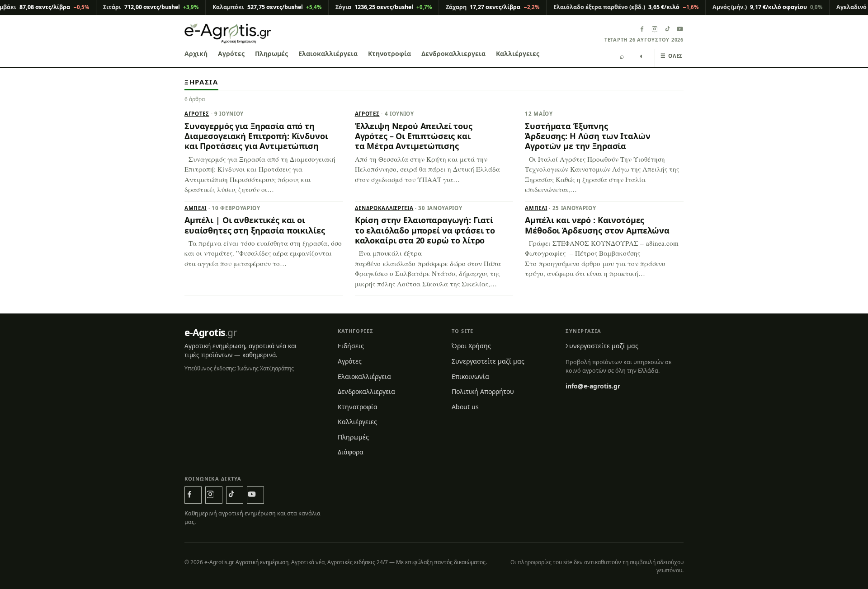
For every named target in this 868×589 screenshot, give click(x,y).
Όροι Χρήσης (471, 345)
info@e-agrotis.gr (593, 386)
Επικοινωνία (470, 376)
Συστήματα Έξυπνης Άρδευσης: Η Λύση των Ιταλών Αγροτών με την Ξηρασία (587, 136)
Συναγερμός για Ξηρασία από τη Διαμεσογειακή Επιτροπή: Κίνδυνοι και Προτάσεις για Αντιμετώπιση (256, 136)
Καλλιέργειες (517, 53)
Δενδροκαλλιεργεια (453, 53)
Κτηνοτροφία (389, 53)
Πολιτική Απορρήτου (483, 391)
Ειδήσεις (351, 345)
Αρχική (196, 53)
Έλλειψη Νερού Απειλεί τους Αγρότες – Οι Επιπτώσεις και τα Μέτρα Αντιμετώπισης (413, 136)
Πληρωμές (271, 53)
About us (465, 406)
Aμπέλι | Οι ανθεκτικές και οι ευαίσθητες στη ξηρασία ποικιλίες (254, 225)
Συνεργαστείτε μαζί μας (488, 361)
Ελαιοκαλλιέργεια (328, 53)
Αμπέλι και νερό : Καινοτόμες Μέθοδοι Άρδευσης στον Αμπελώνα (597, 225)
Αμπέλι (195, 208)
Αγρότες (231, 53)
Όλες (671, 55)
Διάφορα (350, 452)
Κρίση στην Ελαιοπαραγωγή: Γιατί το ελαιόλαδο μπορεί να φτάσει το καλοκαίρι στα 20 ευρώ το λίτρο (425, 230)
